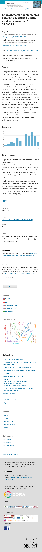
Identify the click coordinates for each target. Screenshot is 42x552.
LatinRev (6, 397)
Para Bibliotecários (8, 445)
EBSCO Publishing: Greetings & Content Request (19, 370)
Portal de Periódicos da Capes (13, 376)
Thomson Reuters (9, 394)
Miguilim (6, 403)
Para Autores (7, 442)
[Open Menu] (2, 2)
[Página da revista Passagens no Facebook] (7, 530)
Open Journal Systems (10, 454)
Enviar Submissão (10, 287)
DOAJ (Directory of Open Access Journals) (17, 367)
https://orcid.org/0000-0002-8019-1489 (14, 45)
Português (6, 427)
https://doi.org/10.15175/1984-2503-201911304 (22, 51)
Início (3, 7)
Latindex (6, 373)
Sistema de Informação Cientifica (14, 386)
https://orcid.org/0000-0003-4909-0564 (14, 37)
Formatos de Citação (9, 277)
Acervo (10, 7)
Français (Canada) (11, 305)
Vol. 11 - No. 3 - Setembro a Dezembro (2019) (15, 9)
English (7, 299)
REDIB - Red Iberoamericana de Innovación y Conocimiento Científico (18, 390)
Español (8, 302)
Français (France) (11, 308)
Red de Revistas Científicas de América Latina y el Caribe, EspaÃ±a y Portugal (20, 383)
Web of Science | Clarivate (12, 400)
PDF (6, 201)
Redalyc (5, 379)
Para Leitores (7, 439)
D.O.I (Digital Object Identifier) (13, 359)
